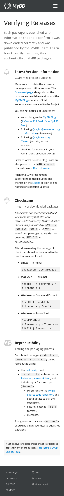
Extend (36, 182)
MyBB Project (12, 472)
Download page (24, 92)
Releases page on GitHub (35, 378)
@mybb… (39, 478)
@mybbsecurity (42, 484)
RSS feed (32, 121)
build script (31, 370)
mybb (37, 472)
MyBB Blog (21, 100)
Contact (10, 490)
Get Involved (12, 478)
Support (10, 484)
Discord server (41, 168)
